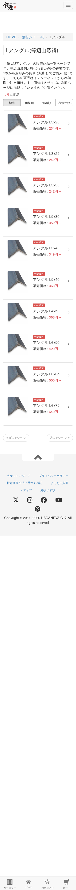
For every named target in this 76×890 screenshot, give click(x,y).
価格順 (29, 103)
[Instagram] (29, 500)
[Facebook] (44, 500)
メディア (26, 490)
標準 (12, 103)
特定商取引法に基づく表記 (24, 483)
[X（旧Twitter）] (16, 500)
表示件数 (64, 103)
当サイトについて (18, 475)
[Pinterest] (37, 508)
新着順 (46, 103)
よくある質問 (59, 483)
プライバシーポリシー (53, 475)
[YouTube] (59, 500)
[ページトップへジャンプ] (38, 456)
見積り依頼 (47, 490)
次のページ (59, 437)
